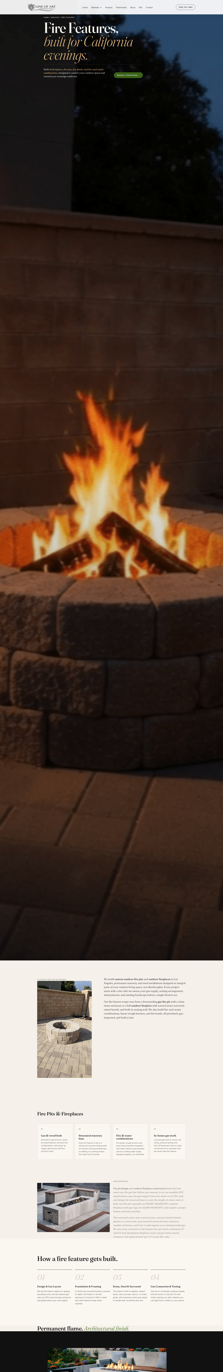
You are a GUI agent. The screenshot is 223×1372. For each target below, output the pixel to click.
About (132, 7)
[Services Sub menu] (101, 7)
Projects (108, 7)
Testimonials (121, 7)
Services (95, 7)
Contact (149, 7)
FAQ (140, 7)
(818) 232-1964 (185, 7)
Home (85, 7)
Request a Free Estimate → (128, 75)
